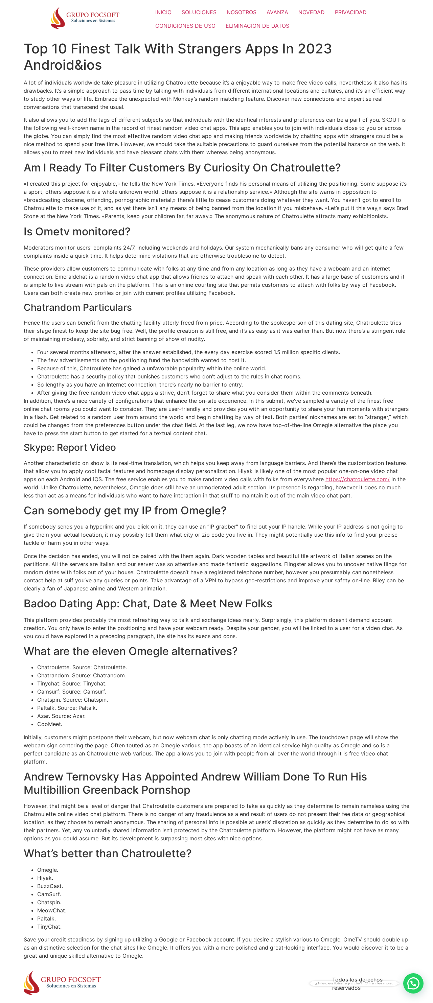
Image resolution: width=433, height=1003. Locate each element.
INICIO (163, 12)
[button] (413, 983)
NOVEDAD (311, 12)
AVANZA (277, 12)
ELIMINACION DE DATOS (257, 25)
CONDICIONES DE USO (185, 25)
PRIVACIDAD (351, 12)
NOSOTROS (241, 12)
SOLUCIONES (199, 12)
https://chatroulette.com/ (357, 479)
